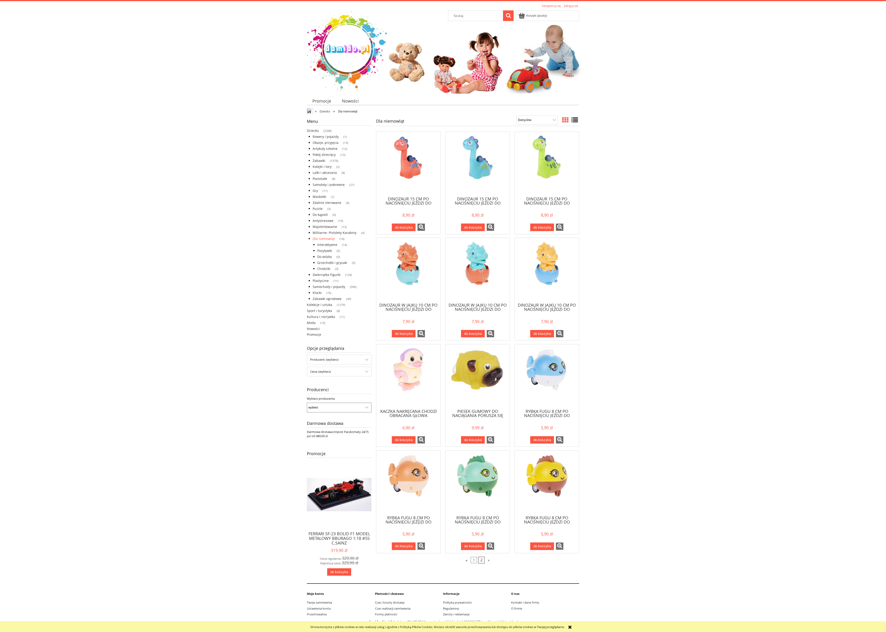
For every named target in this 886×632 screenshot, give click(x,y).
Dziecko (313, 130)
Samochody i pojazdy (329, 286)
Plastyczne (321, 280)
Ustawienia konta (319, 608)
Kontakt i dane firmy (525, 602)
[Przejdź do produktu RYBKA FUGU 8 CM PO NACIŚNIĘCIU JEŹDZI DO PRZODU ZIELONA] (478, 482)
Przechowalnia (317, 614)
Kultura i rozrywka (321, 316)
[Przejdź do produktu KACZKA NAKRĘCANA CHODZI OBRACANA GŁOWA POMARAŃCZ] (408, 376)
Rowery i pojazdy (326, 136)
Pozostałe (320, 178)
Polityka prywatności (457, 602)
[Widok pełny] (575, 119)
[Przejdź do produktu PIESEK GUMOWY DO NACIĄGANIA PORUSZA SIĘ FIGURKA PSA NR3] (478, 376)
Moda (311, 323)
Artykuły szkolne (325, 148)
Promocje (314, 334)
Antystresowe (323, 220)
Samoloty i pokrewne (329, 184)
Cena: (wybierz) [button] (320, 371)
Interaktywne (327, 244)
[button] (421, 227)
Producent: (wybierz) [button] (324, 359)
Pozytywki (324, 250)
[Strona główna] (347, 50)
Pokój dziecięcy (324, 154)
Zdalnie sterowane (327, 202)
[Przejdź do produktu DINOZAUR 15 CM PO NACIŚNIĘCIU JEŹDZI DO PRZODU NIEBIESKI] (478, 164)
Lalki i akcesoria (325, 172)
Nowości (313, 329)
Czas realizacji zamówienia (392, 608)
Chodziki (323, 268)
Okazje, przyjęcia (325, 142)
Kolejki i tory (322, 166)
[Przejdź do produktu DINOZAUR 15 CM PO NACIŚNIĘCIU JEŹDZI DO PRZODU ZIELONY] (547, 164)
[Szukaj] (508, 15)
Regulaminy (451, 608)
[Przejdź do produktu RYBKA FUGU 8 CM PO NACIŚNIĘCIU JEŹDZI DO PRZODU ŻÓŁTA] (547, 482)
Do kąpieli (320, 214)
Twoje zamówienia (319, 602)
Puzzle (318, 208)
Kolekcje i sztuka (319, 304)
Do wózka (324, 256)
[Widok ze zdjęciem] (565, 119)
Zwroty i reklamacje (456, 614)
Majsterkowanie (325, 226)
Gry (315, 190)
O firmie (516, 608)
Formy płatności (386, 614)
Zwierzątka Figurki (327, 274)
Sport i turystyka (319, 310)
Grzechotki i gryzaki (332, 262)
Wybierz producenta (321, 398)
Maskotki (319, 196)
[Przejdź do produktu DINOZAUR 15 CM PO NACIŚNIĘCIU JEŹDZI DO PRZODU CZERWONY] (408, 164)
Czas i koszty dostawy (390, 602)
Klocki (317, 292)
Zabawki (319, 160)
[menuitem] (321, 101)
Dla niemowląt (324, 238)
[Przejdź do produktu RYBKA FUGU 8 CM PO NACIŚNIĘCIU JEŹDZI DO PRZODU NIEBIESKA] (547, 376)
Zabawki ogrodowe (327, 298)
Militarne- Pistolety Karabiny (334, 232)
